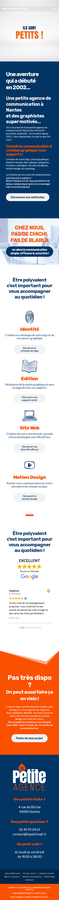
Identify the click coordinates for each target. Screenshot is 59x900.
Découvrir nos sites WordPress (29, 448)
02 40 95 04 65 (29, 829)
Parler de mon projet (29, 738)
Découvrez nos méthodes (28, 197)
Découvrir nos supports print (29, 398)
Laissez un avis (46, 873)
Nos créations (12, 873)
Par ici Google (12, 877)
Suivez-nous (29, 873)
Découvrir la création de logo (29, 349)
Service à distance (32, 877)
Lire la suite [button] (14, 618)
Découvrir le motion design (29, 497)
